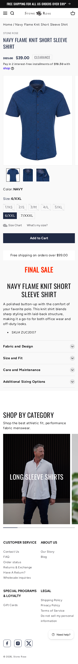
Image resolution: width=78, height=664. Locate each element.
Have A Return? (14, 572)
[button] (5, 13)
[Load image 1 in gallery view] (13, 175)
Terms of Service (53, 610)
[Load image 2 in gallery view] (28, 175)
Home (7, 24)
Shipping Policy (51, 600)
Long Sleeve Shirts (36, 477)
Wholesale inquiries (17, 577)
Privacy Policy (50, 605)
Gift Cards (10, 605)
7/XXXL (27, 216)
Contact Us (11, 551)
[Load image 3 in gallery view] (43, 175)
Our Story (47, 551)
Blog (44, 557)
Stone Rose (19, 656)
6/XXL (10, 216)
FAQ (6, 557)
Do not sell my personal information (57, 618)
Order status (12, 562)
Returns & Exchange (17, 567)
